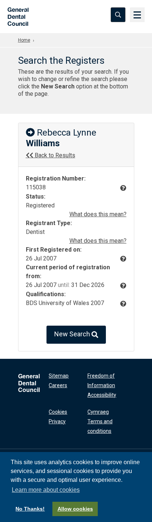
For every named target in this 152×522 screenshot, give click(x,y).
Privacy (57, 421)
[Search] (118, 14)
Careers (58, 385)
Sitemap (59, 376)
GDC (15, 14)
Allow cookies (75, 509)
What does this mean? (98, 214)
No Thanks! (30, 509)
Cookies (58, 412)
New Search (72, 334)
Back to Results (54, 155)
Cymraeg (98, 412)
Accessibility (101, 395)
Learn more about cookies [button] (46, 490)
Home (24, 40)
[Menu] (137, 14)
